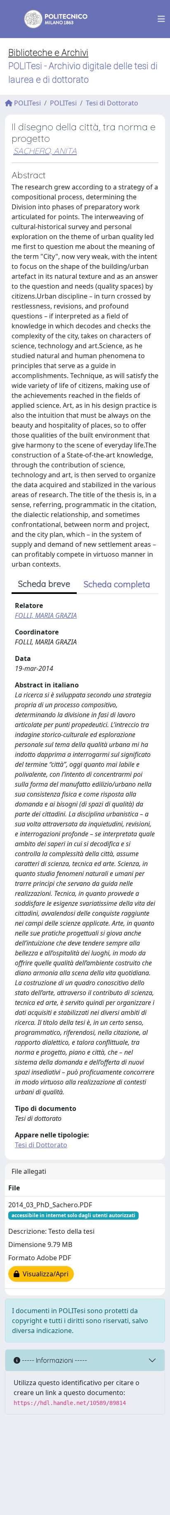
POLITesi (26, 103)
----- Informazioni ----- (53, 1360)
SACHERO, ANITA (45, 151)
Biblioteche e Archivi (48, 53)
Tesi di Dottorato (112, 103)
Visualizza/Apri (43, 1273)
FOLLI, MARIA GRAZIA (46, 615)
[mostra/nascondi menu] (161, 19)
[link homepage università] (50, 19)
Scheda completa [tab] (117, 584)
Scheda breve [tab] (44, 584)
